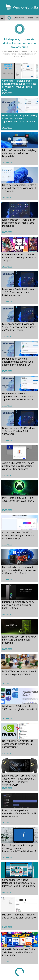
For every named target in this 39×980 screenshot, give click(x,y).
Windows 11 (19, 18)
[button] (2, 18)
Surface (30, 18)
